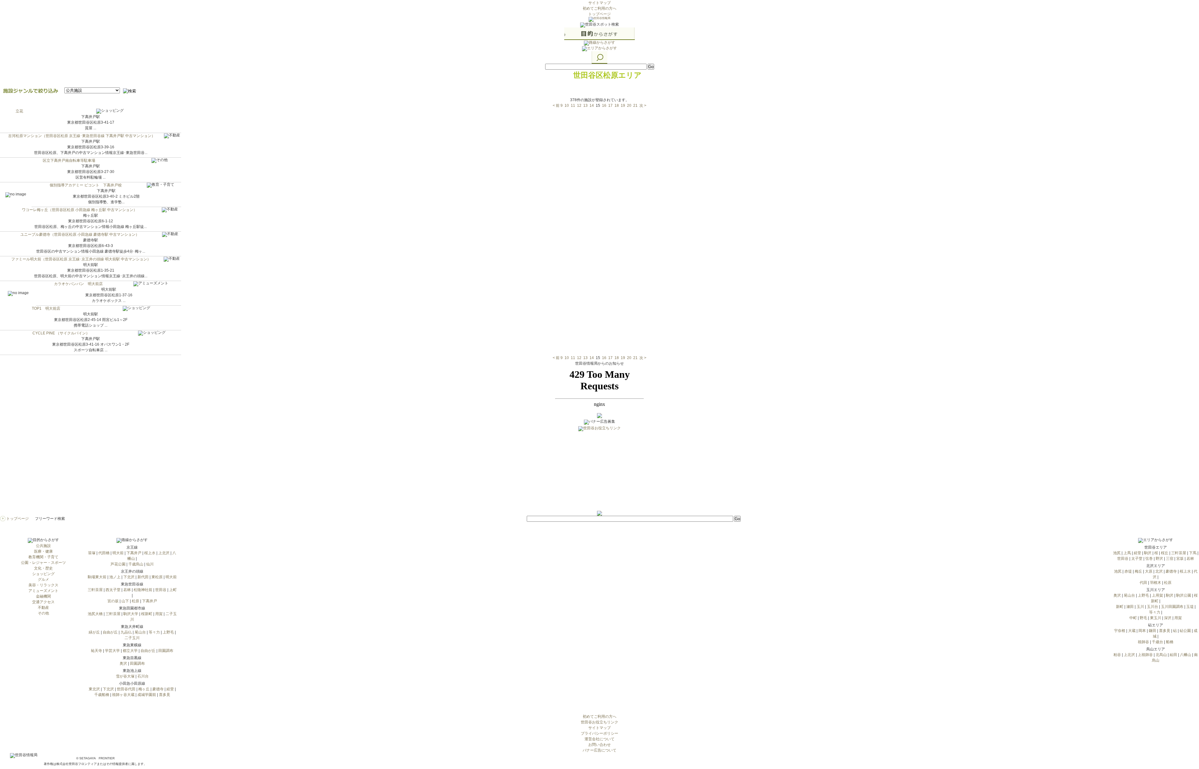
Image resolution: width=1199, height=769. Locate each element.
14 (592, 105)
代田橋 (104, 553)
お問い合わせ (599, 744)
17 (610, 105)
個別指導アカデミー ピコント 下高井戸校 (86, 185)
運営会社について (599, 739)
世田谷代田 (126, 689)
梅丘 (1138, 571)
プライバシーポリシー (599, 733)
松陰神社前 (143, 590)
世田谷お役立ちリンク (599, 722)
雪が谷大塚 (125, 676)
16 (604, 105)
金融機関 (43, 596)
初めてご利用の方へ (599, 8)
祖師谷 (1143, 642)
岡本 (1142, 631)
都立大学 (130, 650)
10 (567, 105)
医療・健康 (43, 551)
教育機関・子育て (43, 557)
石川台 (143, 676)
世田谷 (160, 590)
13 (585, 105)
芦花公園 (118, 564)
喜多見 (164, 695)
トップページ (599, 14)
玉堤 (1190, 606)
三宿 (1169, 558)
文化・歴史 (43, 568)
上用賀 (1157, 595)
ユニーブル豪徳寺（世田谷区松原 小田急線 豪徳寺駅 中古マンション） (79, 234)
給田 (1173, 655)
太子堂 (1136, 558)
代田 (1143, 582)
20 (629, 105)
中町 (1133, 618)
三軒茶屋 (95, 590)
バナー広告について (599, 750)
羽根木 (1155, 582)
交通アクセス (43, 602)
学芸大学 (112, 650)
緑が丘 (94, 632)
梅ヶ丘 (144, 689)
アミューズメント (43, 591)
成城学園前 (146, 695)
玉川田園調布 (1172, 606)
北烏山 (1161, 655)
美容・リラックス (43, 585)
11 (573, 105)
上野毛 (168, 632)
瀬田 (1130, 606)
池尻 (1117, 553)
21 (635, 105)
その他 (43, 613)
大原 (1148, 571)
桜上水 (149, 553)
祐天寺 (96, 650)
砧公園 (1185, 631)
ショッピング (43, 574)
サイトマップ (599, 3)
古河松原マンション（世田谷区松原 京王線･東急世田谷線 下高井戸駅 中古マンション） (81, 136)
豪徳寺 (158, 689)
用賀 (159, 614)
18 (616, 105)
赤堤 (1128, 571)
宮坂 (1180, 558)
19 (623, 105)
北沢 (1159, 571)
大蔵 (1132, 631)
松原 (135, 601)
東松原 (157, 577)
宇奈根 (1119, 631)
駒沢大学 (130, 614)
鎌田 (1152, 631)
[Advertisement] (599, 472)
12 (579, 105)
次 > (642, 105)
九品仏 (126, 632)
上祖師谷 (1145, 655)
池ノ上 (115, 577)
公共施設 (43, 546)
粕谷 (1117, 655)
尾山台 (140, 632)
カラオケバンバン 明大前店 (78, 284)
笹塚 (92, 553)
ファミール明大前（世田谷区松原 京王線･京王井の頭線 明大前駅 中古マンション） (81, 259)
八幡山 (1185, 655)
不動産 (43, 607)
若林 (127, 590)
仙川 (150, 564)
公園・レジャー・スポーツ (43, 562)
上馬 (1127, 553)
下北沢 (129, 577)
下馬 (1193, 553)
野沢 (1159, 558)
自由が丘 (110, 632)
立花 (19, 111)
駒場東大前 (97, 577)
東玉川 (1155, 618)
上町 (173, 590)
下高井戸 (133, 553)
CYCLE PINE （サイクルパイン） (61, 333)
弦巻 (1149, 558)
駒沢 (1148, 553)
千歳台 (1157, 642)
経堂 (170, 689)
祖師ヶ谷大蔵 (123, 695)
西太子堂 (113, 590)
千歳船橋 (101, 695)
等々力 (154, 632)
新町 (1119, 606)
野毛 (1143, 618)
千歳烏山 (135, 564)
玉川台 (1152, 606)
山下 (125, 601)
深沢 (1168, 618)
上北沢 (164, 553)
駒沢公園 (1183, 595)
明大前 (118, 553)
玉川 (1140, 606)
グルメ (43, 579)
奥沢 (123, 663)
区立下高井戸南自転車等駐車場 (69, 160)
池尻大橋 (95, 614)
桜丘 (1164, 553)
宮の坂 (113, 601)
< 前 (556, 105)
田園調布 (165, 650)
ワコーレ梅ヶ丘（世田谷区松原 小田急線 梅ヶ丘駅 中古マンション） (79, 210)
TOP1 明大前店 (46, 308)
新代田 (143, 577)
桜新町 (146, 614)
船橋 (1169, 642)
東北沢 (94, 689)
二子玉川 (132, 638)
